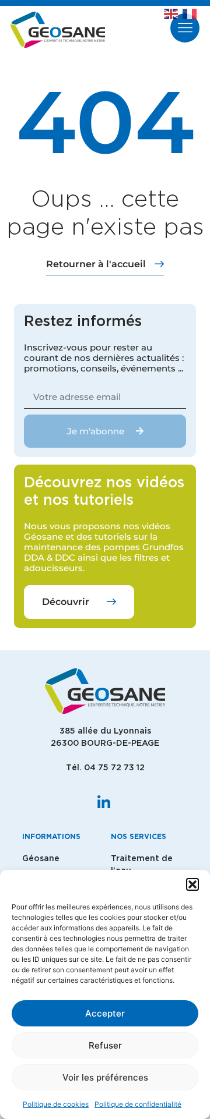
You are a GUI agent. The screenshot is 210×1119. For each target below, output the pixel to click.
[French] (192, 13)
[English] (173, 13)
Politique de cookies (56, 1104)
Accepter (105, 1013)
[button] (192, 884)
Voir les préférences (105, 1077)
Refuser (105, 1045)
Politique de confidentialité (137, 1104)
